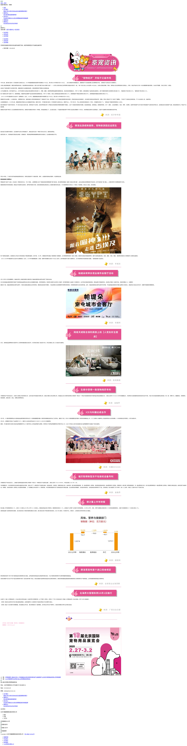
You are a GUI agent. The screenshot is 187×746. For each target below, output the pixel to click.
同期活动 (6, 20)
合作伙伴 (10, 23)
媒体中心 (6, 21)
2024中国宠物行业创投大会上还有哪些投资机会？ (18, 679)
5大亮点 (10, 11)
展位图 (10, 14)
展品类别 (21, 18)
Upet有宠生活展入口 (9, 744)
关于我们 (6, 9)
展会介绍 (6, 11)
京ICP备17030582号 (29, 734)
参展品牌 (25, 18)
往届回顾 (20, 11)
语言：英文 (3, 3)
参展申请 (14, 14)
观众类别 (6, 14)
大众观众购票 (15, 18)
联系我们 (24, 11)
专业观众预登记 (8, 18)
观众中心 (6, 16)
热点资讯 (6, 23)
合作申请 (15, 23)
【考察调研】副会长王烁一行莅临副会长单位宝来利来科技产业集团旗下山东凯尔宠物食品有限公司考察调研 (33, 677)
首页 (5, 7)
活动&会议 (15, 11)
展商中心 (6, 13)
